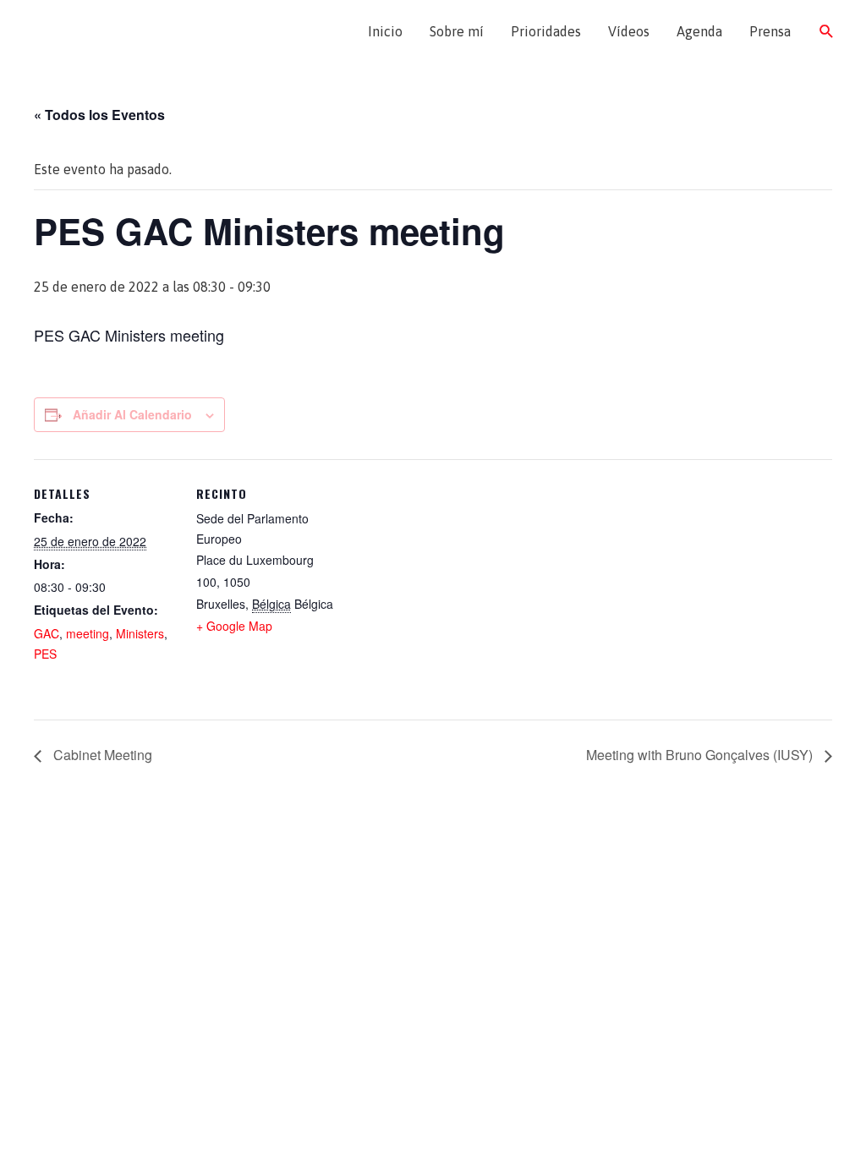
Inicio (385, 31)
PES (45, 653)
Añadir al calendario (132, 414)
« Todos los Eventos (99, 114)
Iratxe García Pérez (116, 31)
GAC (46, 633)
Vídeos (629, 31)
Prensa (770, 31)
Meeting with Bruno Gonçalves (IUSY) (701, 754)
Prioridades (546, 31)
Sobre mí (457, 31)
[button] (827, 32)
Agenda (699, 31)
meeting (87, 633)
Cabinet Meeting (101, 754)
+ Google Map (234, 625)
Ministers (140, 633)
